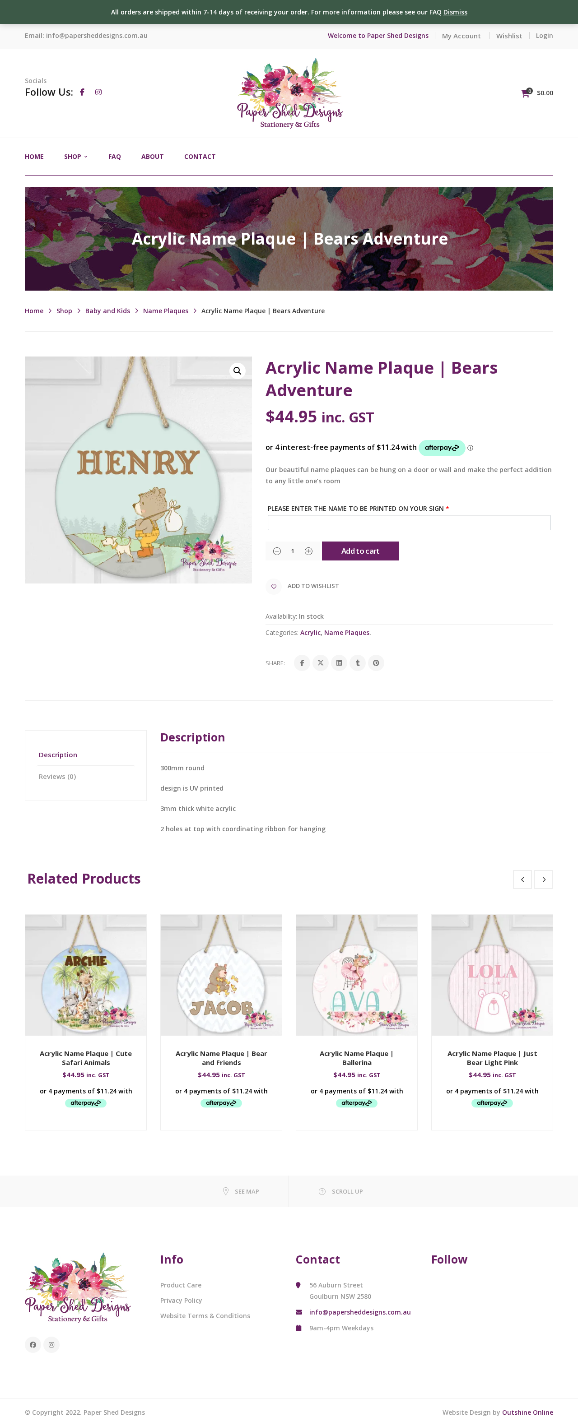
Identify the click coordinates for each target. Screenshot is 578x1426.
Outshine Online (527, 1412)
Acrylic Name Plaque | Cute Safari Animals (86, 1058)
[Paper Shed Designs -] (290, 92)
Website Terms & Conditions (205, 1315)
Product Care (180, 1285)
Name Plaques (165, 310)
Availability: (281, 616)
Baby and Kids (107, 310)
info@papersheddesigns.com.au (97, 35)
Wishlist (509, 35)
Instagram (51, 1345)
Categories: (282, 632)
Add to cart (360, 551)
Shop (64, 310)
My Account (461, 35)
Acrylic (310, 632)
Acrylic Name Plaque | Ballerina (357, 1058)
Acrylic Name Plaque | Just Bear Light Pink (492, 1058)
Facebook (33, 1345)
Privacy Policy (181, 1300)
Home (34, 310)
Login (544, 35)
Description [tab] (58, 754)
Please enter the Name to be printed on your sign (358, 508)
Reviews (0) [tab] (57, 776)
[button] (237, 371)
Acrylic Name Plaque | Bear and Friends (221, 1058)
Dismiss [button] (455, 12)
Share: (275, 663)
